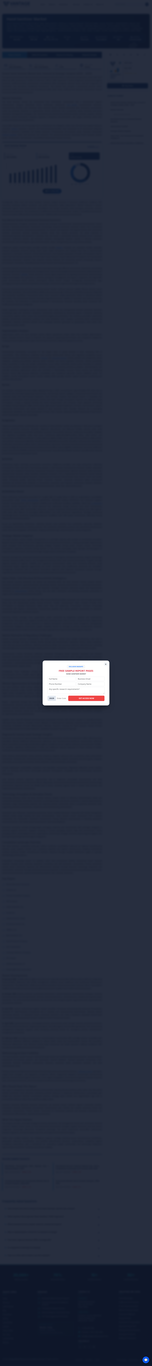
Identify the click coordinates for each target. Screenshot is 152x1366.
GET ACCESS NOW (86, 698)
